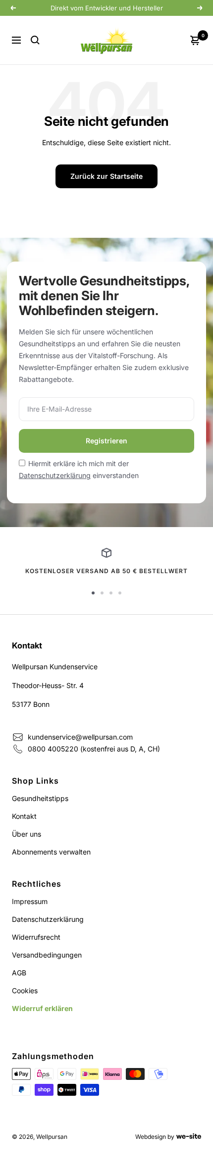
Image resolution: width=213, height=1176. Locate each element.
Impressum (30, 901)
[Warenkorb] (195, 40)
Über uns (26, 834)
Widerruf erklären (42, 1008)
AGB (19, 972)
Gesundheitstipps (40, 798)
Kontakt (24, 816)
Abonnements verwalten (51, 852)
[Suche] (35, 40)
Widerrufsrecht (36, 937)
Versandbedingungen (47, 955)
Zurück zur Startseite (106, 176)
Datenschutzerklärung (55, 475)
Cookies (25, 990)
